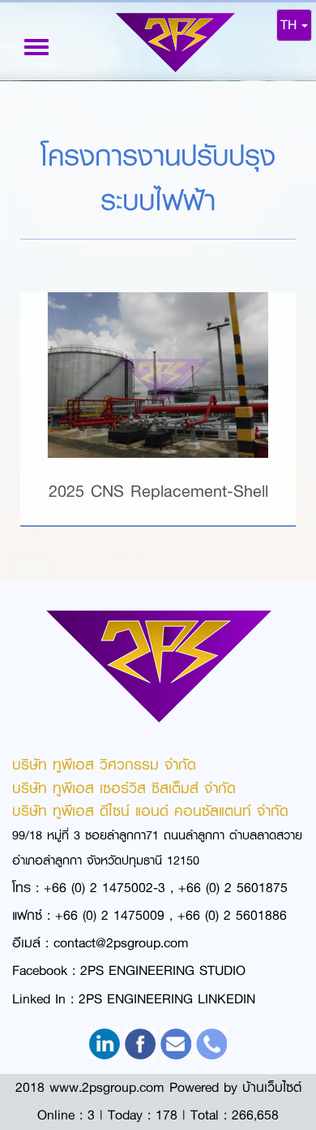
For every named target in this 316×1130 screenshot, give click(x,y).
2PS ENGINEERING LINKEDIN (167, 999)
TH (290, 25)
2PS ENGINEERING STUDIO (163, 970)
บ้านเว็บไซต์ (271, 1087)
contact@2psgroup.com (121, 943)
